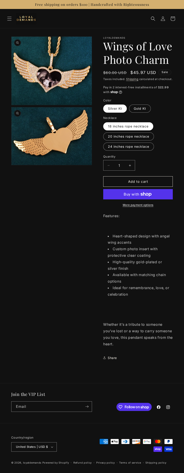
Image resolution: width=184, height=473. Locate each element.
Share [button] (112, 358)
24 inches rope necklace (128, 146)
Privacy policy (105, 462)
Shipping (132, 79)
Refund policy (82, 462)
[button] (9, 19)
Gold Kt (140, 108)
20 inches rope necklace (128, 136)
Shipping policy (155, 462)
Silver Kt (115, 108)
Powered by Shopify (55, 462)
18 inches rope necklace (128, 126)
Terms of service (130, 462)
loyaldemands (32, 462)
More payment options (138, 205)
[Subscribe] (87, 406)
